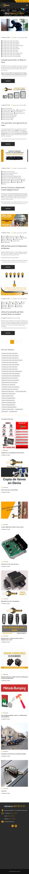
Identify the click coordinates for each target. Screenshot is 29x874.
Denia (23, 302)
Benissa (14, 182)
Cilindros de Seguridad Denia (8, 402)
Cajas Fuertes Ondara (7, 113)
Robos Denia (5, 411)
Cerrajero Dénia (21, 110)
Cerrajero (11, 305)
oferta (4, 236)
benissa (4, 239)
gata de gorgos (11, 237)
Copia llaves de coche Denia (8, 384)
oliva (3, 237)
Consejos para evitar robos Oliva (10, 50)
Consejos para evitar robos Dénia (10, 41)
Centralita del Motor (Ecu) (10, 564)
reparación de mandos (13, 236)
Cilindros (11, 306)
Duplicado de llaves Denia (8, 391)
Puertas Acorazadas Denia (8, 400)
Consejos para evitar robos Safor (10, 51)
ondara (10, 239)
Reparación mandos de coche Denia (10, 380)
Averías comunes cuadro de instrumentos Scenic (13, 179)
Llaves (18, 302)
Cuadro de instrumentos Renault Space (11, 177)
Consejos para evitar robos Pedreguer (11, 54)
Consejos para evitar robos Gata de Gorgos (12, 45)
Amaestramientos (6, 308)
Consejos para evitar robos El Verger (11, 48)
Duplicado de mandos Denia (8, 393)
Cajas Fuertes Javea (20, 113)
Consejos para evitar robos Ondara (10, 42)
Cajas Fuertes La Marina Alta (9, 116)
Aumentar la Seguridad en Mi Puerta (12, 453)
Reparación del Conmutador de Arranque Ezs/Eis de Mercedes (14, 677)
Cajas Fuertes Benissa (17, 111)
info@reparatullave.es (9, 821)
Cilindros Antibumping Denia (8, 404)
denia (22, 236)
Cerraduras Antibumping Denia (9, 407)
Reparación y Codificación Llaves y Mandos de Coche (12, 639)
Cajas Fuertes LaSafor (7, 119)
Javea (23, 180)
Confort (12, 302)
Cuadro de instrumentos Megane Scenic (11, 176)
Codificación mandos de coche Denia (10, 387)
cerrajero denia (15, 240)
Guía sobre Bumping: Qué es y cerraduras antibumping (14, 716)
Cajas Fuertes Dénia (7, 108)
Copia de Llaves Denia (21, 391)
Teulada (20, 182)
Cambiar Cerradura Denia (8, 409)
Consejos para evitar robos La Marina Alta (12, 53)
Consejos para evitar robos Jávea (10, 47)
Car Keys (4, 791)
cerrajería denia (6, 242)
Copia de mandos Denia (7, 395)
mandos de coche (18, 239)
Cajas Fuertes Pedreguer (8, 117)
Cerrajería (4, 305)
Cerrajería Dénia (6, 111)
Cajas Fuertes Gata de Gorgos (9, 114)
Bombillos (4, 306)
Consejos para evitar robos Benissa (10, 44)
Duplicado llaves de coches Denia (9, 382)
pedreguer (24, 237)
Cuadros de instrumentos (8, 171)
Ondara (4, 183)
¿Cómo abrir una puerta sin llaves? (12, 527)
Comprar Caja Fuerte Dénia (9, 110)
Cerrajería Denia (13, 411)
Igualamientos (19, 306)
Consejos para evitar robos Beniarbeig (11, 56)
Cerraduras (19, 305)
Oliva (3, 303)
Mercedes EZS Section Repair (10, 601)
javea (18, 237)
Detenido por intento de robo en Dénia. (13, 754)
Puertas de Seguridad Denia (8, 398)
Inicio (3, 10)
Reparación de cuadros (8, 174)
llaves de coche (6, 240)
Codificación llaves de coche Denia (10, 389)
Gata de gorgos (6, 182)
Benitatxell (15, 303)
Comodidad (5, 302)
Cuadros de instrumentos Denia (9, 173)
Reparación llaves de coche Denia (9, 378)
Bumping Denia (19, 409)
